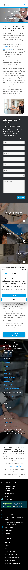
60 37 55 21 (8, 1)
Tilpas (13, 299)
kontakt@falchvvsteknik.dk (10, 493)
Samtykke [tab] (5, 273)
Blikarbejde (7, 373)
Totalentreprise (8, 422)
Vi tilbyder (6, 545)
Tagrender (6, 370)
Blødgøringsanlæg (8, 385)
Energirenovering (8, 400)
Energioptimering (8, 396)
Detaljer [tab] (14, 273)
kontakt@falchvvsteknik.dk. (14, 466)
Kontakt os (7, 542)
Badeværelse (7, 362)
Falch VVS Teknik (8, 499)
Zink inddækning (8, 381)
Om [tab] (23, 273)
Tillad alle (14, 295)
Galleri (5, 548)
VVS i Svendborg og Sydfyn (10, 554)
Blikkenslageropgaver (9, 377)
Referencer (6, 46)
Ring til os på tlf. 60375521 (14, 334)
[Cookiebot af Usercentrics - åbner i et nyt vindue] (21, 270)
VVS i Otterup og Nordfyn (10, 560)
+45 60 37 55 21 (13, 465)
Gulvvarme (7, 366)
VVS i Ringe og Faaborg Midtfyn (11, 557)
